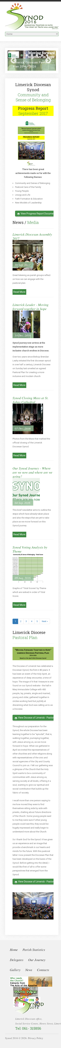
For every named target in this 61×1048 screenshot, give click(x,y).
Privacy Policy (35, 1038)
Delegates (16, 959)
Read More (19, 291)
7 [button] (47, 55)
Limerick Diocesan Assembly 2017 (32, 236)
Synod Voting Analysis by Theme (30, 549)
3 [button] (26, 55)
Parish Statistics (34, 949)
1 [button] (16, 55)
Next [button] (48, 60)
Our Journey (36, 959)
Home (14, 949)
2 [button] (21, 55)
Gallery (15, 969)
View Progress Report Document (38, 213)
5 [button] (37, 55)
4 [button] (32, 55)
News (28, 969)
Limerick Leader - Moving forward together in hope (30, 306)
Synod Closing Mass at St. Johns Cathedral (30, 400)
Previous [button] (13, 60)
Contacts (43, 969)
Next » (45, 621)
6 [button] (42, 55)
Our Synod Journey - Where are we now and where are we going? (32, 472)
